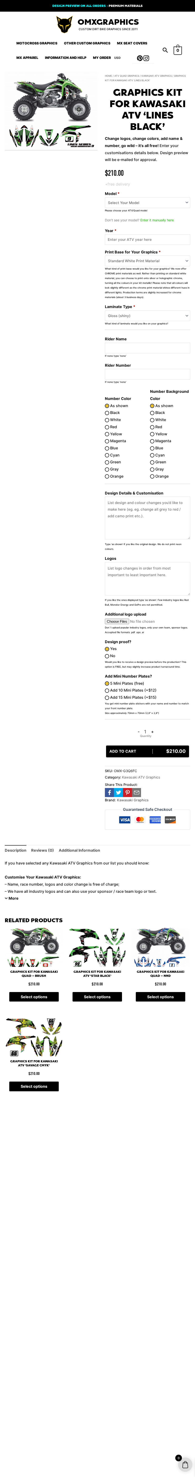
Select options (34, 996)
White (115, 419)
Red (113, 426)
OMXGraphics (108, 22)
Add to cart (147, 751)
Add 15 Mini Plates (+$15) (132, 697)
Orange (116, 476)
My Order (102, 58)
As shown (118, 405)
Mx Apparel (27, 58)
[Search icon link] (165, 50)
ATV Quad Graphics (126, 75)
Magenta (117, 440)
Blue (113, 448)
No (112, 655)
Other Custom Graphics (87, 43)
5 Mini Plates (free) (126, 683)
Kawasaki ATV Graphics (156, 75)
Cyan (114, 455)
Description (15, 850)
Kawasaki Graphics (133, 800)
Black (114, 412)
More (14, 898)
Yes (113, 648)
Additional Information (79, 850)
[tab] (15, 850)
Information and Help (65, 58)
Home (108, 75)
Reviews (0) (42, 850)
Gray (114, 469)
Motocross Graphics (36, 43)
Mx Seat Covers (132, 43)
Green (115, 462)
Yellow (115, 434)
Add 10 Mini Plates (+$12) (132, 690)
